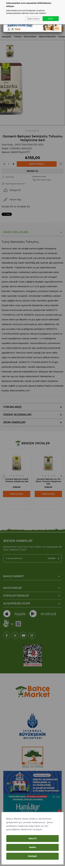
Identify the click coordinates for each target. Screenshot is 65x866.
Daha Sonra (33, 18)
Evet (50, 18)
